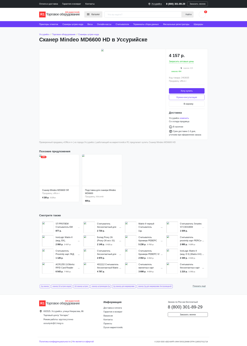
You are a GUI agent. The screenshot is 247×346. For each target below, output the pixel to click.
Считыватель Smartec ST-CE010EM (191, 225)
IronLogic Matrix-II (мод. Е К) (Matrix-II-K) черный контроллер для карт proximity (191, 253)
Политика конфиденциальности (54, 341)
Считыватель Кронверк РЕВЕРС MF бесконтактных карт (148, 239)
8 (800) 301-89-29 (175, 4)
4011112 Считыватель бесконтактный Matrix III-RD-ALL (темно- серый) (107, 266)
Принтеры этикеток (48, 24)
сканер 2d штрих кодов (61, 286)
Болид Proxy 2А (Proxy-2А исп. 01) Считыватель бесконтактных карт (107, 239)
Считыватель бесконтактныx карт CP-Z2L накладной (190, 266)
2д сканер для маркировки (124, 286)
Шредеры (198, 24)
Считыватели (122, 24)
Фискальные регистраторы (176, 24)
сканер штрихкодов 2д (101, 286)
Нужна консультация (186, 97)
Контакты (90, 4)
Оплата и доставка (48, 4)
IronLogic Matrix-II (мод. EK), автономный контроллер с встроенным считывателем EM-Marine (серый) (65, 239)
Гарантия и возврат (71, 4)
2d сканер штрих (81, 286)
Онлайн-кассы (104, 24)
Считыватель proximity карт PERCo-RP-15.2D (191, 239)
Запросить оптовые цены (181, 61)
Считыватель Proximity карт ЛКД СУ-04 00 (65, 253)
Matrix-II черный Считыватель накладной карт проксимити (146, 225)
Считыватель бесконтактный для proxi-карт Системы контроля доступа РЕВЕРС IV (106, 225)
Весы (90, 24)
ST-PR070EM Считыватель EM (64, 225)
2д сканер (45, 286)
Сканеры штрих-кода (72, 24)
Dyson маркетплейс (113, 327)
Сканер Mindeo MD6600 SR (55, 190)
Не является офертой (83, 341)
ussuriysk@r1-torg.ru (53, 323)
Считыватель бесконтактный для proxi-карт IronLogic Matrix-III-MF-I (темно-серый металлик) (107, 253)
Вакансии (108, 315)
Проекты (107, 323)
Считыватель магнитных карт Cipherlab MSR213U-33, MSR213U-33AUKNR (149, 266)
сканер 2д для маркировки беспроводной (155, 286)
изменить (184, 118)
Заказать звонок (198, 4)
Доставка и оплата (112, 308)
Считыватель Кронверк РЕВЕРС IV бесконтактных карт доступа (149, 253)
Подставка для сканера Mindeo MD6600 (100, 192)
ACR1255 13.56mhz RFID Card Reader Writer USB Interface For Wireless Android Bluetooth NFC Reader (66, 266)
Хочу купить (187, 91)
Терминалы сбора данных (146, 24)
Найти (188, 14)
